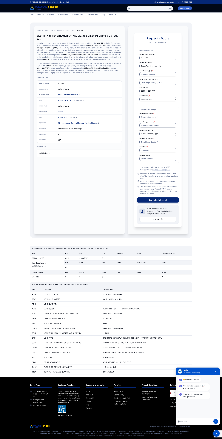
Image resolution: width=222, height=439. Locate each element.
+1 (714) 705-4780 (186, 2)
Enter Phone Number (146, 138)
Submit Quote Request (158, 200)
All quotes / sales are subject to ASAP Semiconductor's (155, 168)
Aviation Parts (63, 15)
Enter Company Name (147, 122)
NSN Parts (50, 15)
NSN (46, 30)
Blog (103, 15)
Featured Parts (93, 15)
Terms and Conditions (161, 170)
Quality (88, 401)
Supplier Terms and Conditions (149, 392)
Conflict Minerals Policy (122, 398)
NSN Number (143, 87)
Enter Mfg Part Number (147, 54)
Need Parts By (144, 96)
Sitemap (89, 408)
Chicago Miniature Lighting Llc (62, 30)
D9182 (60, 112)
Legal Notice (174, 399)
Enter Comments (144, 155)
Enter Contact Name (146, 113)
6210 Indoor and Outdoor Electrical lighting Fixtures (78, 123)
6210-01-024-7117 (65, 100)
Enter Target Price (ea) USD (148, 79)
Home (32, 15)
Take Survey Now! (65, 415)
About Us (40, 15)
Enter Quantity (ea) (146, 71)
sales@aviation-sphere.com (166, 2)
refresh (216, 371)
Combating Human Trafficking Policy (121, 402)
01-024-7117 (62, 117)
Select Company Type (147, 130)
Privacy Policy (119, 391)
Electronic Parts (77, 15)
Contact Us (112, 15)
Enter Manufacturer (146, 62)
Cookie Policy (119, 395)
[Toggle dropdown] (54, 14)
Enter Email (143, 147)
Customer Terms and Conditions (149, 398)
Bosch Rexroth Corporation (68, 95)
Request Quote (184, 8)
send (216, 421)
